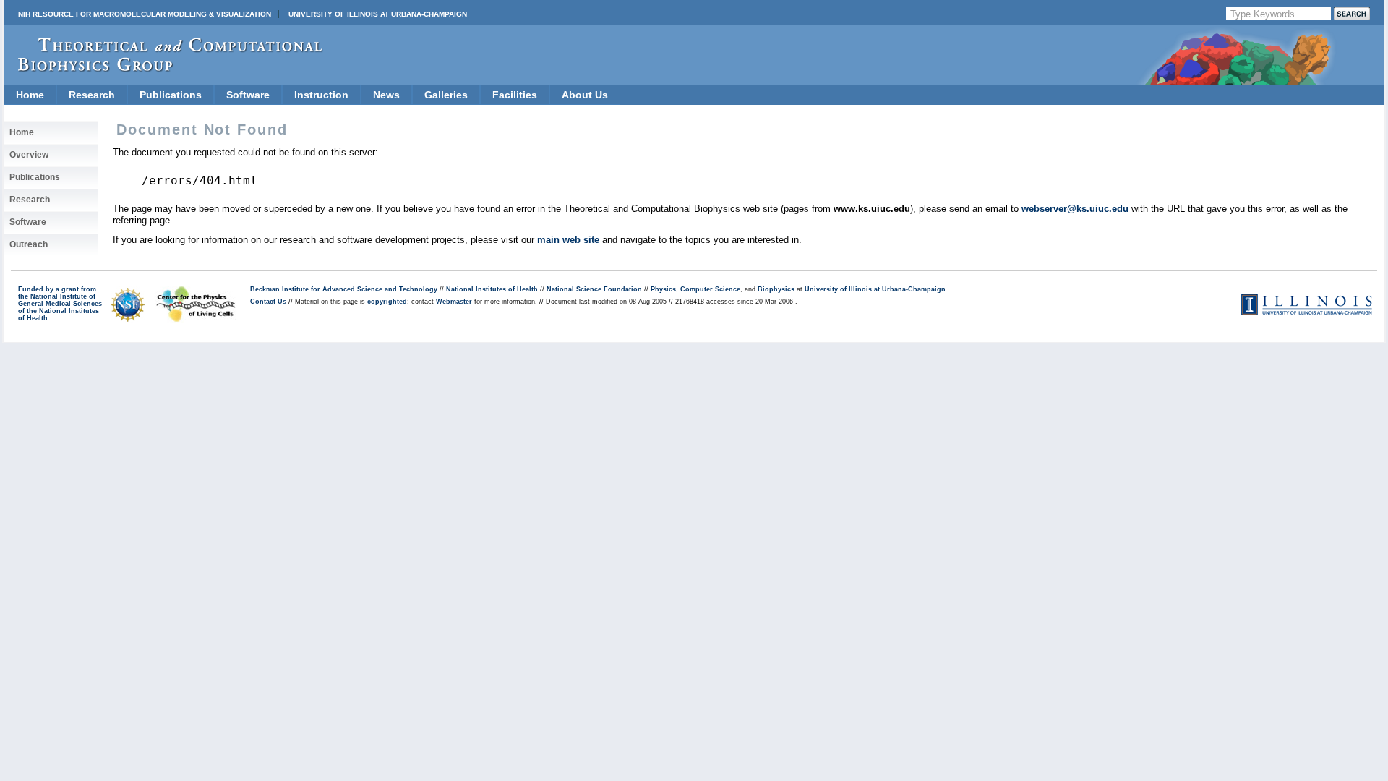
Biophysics (776, 289)
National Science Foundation (594, 289)
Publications (171, 95)
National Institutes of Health (492, 289)
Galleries (446, 95)
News (386, 95)
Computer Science (710, 289)
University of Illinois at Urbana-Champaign (377, 14)
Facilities (514, 95)
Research (92, 95)
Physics (663, 289)
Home (30, 95)
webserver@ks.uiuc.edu (1074, 208)
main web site (568, 239)
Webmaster (454, 301)
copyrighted (387, 301)
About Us (585, 95)
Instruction (321, 95)
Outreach (28, 244)
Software (248, 95)
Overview (28, 155)
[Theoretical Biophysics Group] (163, 68)
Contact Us (268, 301)
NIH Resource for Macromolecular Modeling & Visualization (144, 14)
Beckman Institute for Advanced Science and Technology (343, 289)
